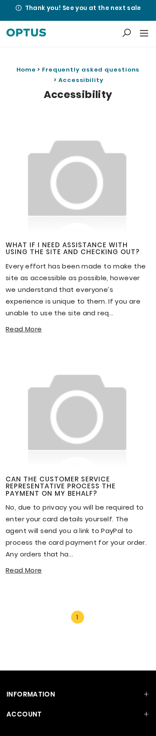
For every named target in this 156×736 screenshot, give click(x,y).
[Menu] (143, 34)
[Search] (126, 33)
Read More (24, 329)
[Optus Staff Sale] (26, 34)
